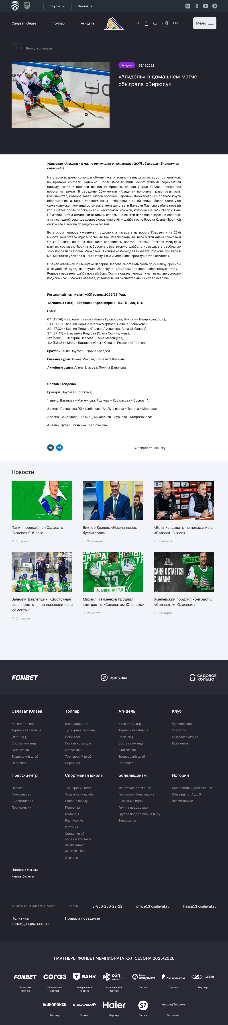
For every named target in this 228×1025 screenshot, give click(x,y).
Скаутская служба (79, 794)
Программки (21, 807)
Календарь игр (23, 724)
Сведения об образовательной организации (78, 839)
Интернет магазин (25, 869)
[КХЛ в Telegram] (214, 6)
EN (175, 23)
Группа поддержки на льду (139, 814)
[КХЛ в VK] (187, 6)
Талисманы (127, 820)
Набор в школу (76, 801)
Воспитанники (182, 801)
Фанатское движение (134, 788)
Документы (180, 743)
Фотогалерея (21, 794)
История (71, 827)
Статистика (20, 750)
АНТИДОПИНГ (76, 851)
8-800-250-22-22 (107, 906)
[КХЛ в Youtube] (205, 6)
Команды (72, 814)
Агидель (87, 23)
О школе (71, 857)
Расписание (74, 820)
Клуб (177, 711)
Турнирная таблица (26, 730)
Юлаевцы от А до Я (186, 794)
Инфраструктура (185, 737)
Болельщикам (132, 775)
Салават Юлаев (24, 23)
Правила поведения (82, 918)
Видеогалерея (22, 801)
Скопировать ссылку (150, 448)
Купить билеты (23, 876)
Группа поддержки (133, 807)
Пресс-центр (25, 775)
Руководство (182, 724)
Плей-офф (19, 737)
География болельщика (136, 794)
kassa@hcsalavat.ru (199, 906)
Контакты (179, 730)
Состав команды (24, 743)
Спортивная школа (84, 775)
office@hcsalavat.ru (152, 906)
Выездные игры (130, 801)
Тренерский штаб (25, 756)
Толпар (59, 23)
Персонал (19, 763)
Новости (18, 788)
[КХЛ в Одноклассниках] (196, 6)
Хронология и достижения (192, 788)
